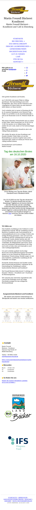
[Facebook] (26, 73)
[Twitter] (27, 75)
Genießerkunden (18, 49)
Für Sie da (18, 59)
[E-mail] (27, 67)
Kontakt (17, 62)
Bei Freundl (17, 41)
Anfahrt (7, 501)
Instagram (12, 69)
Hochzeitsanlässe (18, 51)
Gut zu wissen (18, 54)
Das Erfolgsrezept (18, 44)
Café (18, 57)
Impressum (22, 497)
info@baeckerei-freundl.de (10, 356)
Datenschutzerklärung (14, 499)
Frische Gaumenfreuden (17, 46)
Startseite (18, 39)
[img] (18, 10)
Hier (9, 213)
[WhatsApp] (27, 70)
